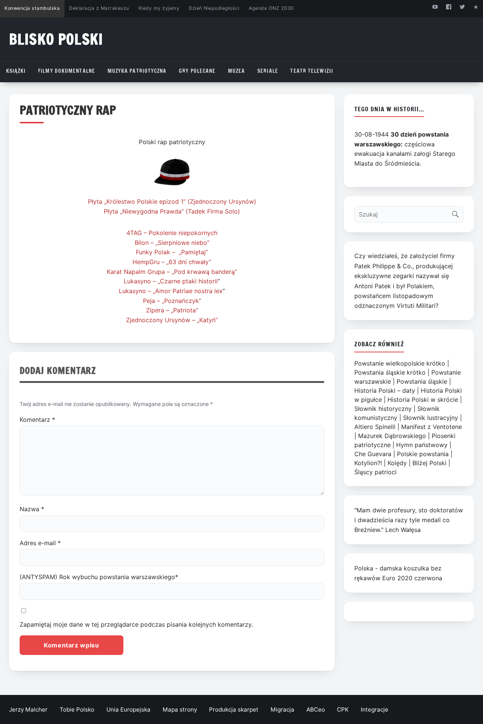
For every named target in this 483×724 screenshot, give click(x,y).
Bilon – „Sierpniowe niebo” (172, 242)
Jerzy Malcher (28, 709)
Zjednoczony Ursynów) (223, 201)
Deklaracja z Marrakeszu (99, 8)
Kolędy (397, 463)
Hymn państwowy (422, 445)
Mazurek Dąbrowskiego (392, 436)
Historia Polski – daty (384, 390)
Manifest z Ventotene (431, 426)
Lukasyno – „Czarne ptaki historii (171, 281)
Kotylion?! (368, 463)
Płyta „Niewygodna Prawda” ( (146, 211)
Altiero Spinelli (374, 426)
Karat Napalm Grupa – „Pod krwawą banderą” (172, 271)
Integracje (374, 709)
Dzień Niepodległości (214, 8)
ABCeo (315, 709)
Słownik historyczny (383, 408)
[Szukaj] (457, 212)
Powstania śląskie (422, 381)
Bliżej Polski (429, 463)
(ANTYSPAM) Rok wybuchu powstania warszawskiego (99, 577)
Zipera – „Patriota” (172, 310)
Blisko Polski (56, 39)
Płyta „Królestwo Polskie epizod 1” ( (139, 201)
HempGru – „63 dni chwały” (171, 262)
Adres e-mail (40, 543)
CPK (343, 709)
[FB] (448, 6)
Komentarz (37, 419)
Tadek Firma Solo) (214, 211)
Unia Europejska (128, 709)
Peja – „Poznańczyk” (172, 300)
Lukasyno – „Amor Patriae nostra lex (171, 291)
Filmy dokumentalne (66, 71)
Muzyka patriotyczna (137, 71)
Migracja (282, 709)
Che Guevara (372, 454)
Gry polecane (197, 71)
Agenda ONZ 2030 (271, 8)
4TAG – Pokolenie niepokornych (171, 233)
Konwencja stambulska (32, 8)
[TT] (462, 6)
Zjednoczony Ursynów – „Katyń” (172, 320)
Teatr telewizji (311, 71)
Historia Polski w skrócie (423, 399)
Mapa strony (180, 709)
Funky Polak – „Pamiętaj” (172, 252)
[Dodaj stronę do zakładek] (476, 6)
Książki (16, 71)
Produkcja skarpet (233, 709)
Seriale (267, 71)
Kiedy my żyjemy (159, 8)
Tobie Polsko (77, 709)
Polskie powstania (423, 454)
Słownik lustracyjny (430, 417)
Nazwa (32, 509)
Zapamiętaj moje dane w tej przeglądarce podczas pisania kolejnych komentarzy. (136, 624)
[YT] (434, 6)
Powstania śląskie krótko (390, 372)
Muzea (236, 71)
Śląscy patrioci (375, 472)
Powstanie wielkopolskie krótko (399, 363)
